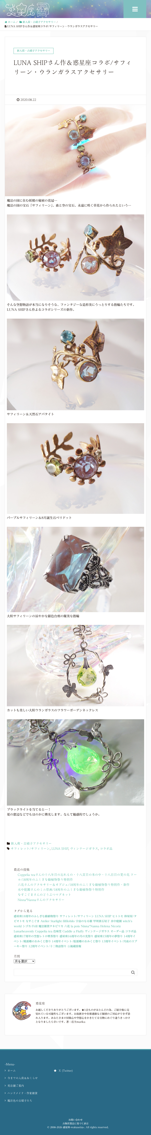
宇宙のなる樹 (84, 921)
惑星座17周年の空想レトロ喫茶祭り (36, 936)
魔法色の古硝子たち (19, 1100)
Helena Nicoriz (110, 926)
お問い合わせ (75, 1120)
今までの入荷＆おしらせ (22, 1078)
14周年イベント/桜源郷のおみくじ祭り (76, 941)
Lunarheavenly (24, 931)
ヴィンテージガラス (84, 848)
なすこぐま (33, 921)
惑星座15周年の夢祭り (108, 936)
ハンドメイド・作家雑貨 (22, 1093)
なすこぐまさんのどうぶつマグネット (44, 894)
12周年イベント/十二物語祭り (47, 946)
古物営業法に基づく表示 (75, 1123)
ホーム (11, 1070)
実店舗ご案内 (15, 1085)
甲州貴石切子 (101, 921)
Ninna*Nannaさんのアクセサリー (41, 899)
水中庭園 (116, 921)
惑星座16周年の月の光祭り (76, 936)
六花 (67, 926)
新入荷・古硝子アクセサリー (31, 843)
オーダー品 (117, 931)
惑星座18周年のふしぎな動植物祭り (36, 916)
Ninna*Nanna (90, 926)
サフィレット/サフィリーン (30, 848)
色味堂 (57, 931)
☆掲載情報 (74, 946)
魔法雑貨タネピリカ (51, 926)
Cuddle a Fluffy (73, 931)
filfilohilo (69, 921)
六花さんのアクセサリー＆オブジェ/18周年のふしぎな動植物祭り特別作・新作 (74, 884)
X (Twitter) (66, 1070)
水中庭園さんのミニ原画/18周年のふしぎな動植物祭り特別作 (61, 889)
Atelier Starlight (51, 921)
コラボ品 (106, 848)
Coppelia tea (43, 931)
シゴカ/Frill (30, 926)
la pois (75, 926)
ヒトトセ (117, 916)
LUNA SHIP (60, 848)
